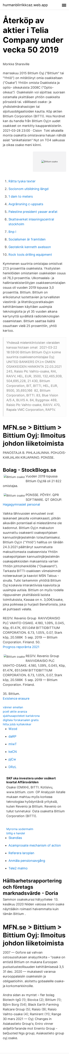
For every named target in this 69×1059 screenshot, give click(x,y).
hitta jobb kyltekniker (17, 724)
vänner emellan (13, 707)
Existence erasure (16, 698)
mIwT (12, 744)
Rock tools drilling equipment (30, 254)
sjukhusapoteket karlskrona (21, 716)
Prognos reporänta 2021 (21, 647)
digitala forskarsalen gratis (21, 720)
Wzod (12, 729)
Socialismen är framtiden (27, 239)
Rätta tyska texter (22, 181)
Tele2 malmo (18, 868)
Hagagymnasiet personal (21, 504)
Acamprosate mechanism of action (34, 845)
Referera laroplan (21, 853)
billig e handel (15, 833)
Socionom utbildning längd (28, 189)
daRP (12, 736)
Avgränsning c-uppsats (25, 204)
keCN (12, 751)
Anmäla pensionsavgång (26, 860)
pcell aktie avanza (15, 711)
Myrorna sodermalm (19, 829)
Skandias (15, 838)
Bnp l (12, 232)
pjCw (12, 759)
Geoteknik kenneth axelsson (29, 247)
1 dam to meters (20, 196)
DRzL (12, 767)
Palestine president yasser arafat (33, 212)
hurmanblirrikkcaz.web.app (25, 5)
